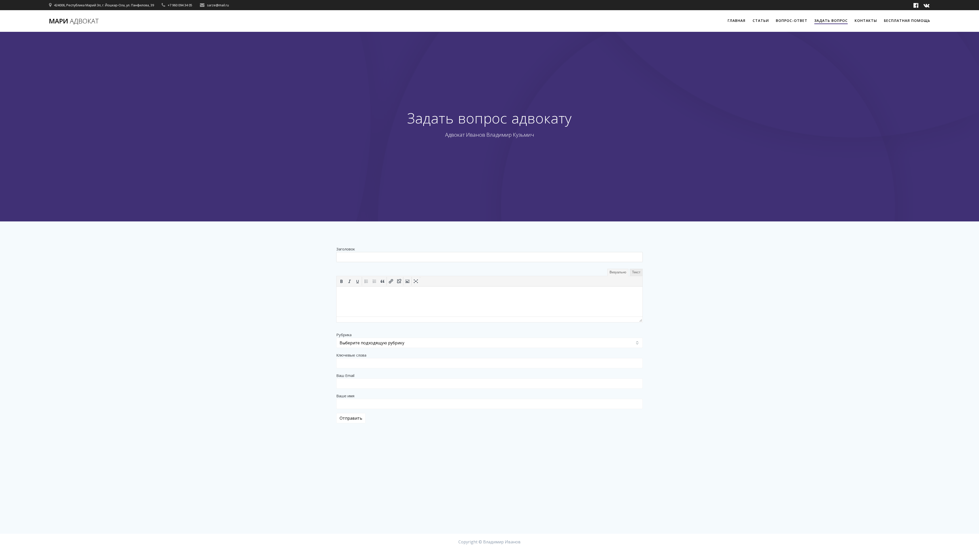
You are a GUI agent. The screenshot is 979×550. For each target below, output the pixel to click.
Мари (74, 21)
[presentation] (341, 281)
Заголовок (345, 248)
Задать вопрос (831, 20)
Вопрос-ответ (791, 20)
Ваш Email (345, 375)
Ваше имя (345, 395)
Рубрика (344, 334)
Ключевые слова (351, 355)
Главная (736, 20)
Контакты (866, 20)
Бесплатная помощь (907, 20)
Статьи (761, 20)
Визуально (618, 272)
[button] (341, 281)
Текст (636, 272)
